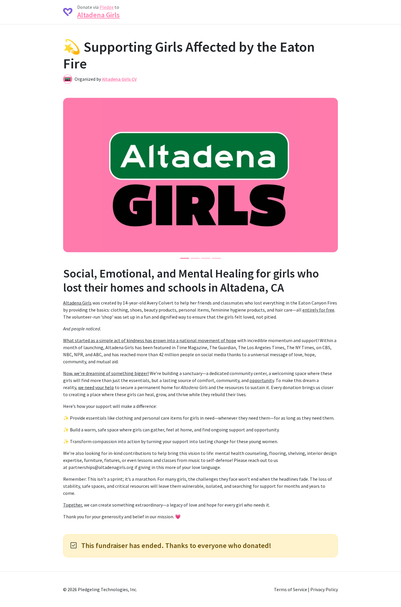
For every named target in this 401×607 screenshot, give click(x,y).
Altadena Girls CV (119, 79)
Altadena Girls (98, 14)
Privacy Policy (324, 589)
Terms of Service (290, 589)
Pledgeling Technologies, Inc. (107, 589)
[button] (72, 175)
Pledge (107, 7)
